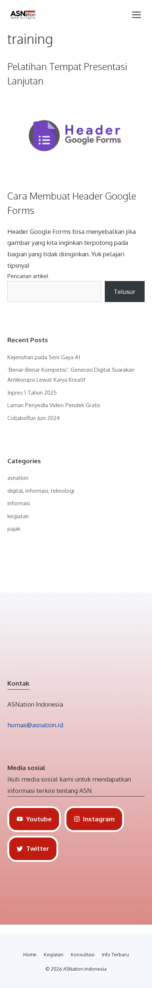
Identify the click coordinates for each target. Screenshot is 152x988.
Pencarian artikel (27, 276)
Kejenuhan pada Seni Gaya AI (43, 357)
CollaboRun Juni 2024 (33, 418)
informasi (18, 503)
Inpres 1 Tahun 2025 (32, 392)
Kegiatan (53, 954)
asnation (17, 477)
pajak (13, 528)
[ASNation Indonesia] (22, 15)
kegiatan (18, 516)
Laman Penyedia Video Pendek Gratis (53, 405)
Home (30, 954)
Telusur (124, 291)
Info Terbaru (115, 954)
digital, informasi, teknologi (40, 490)
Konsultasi (82, 954)
